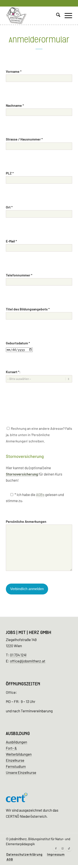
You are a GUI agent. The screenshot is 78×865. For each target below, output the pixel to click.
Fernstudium (16, 766)
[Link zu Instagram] (62, 848)
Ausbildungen (16, 742)
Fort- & (11, 748)
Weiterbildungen (19, 754)
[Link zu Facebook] (56, 848)
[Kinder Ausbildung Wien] (32, 15)
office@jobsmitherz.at (27, 661)
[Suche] (56, 15)
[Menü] (66, 15)
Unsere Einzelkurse (21, 772)
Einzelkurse (15, 760)
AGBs (40, 494)
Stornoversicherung (22, 474)
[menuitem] (56, 15)
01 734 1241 (18, 655)
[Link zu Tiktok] (69, 848)
